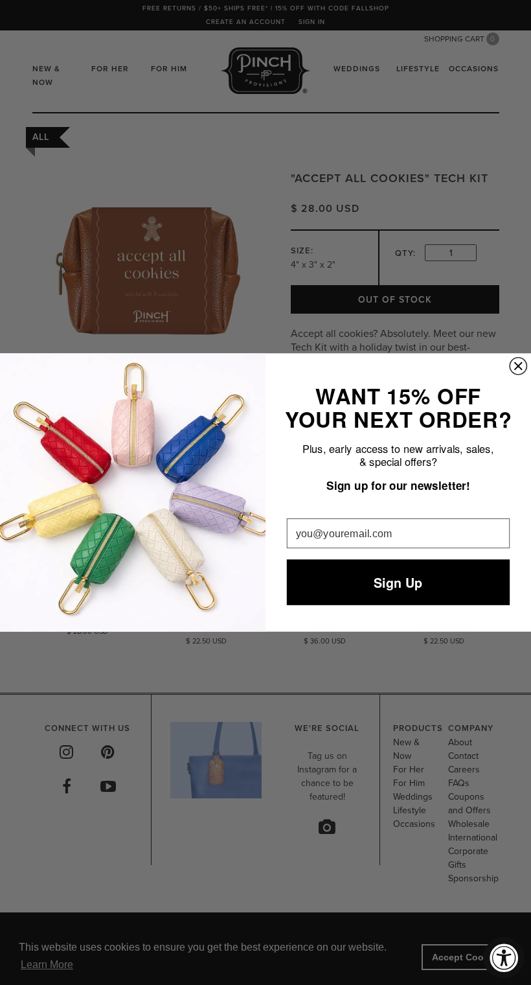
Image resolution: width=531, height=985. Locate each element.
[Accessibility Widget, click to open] (504, 958)
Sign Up (398, 583)
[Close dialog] (518, 366)
